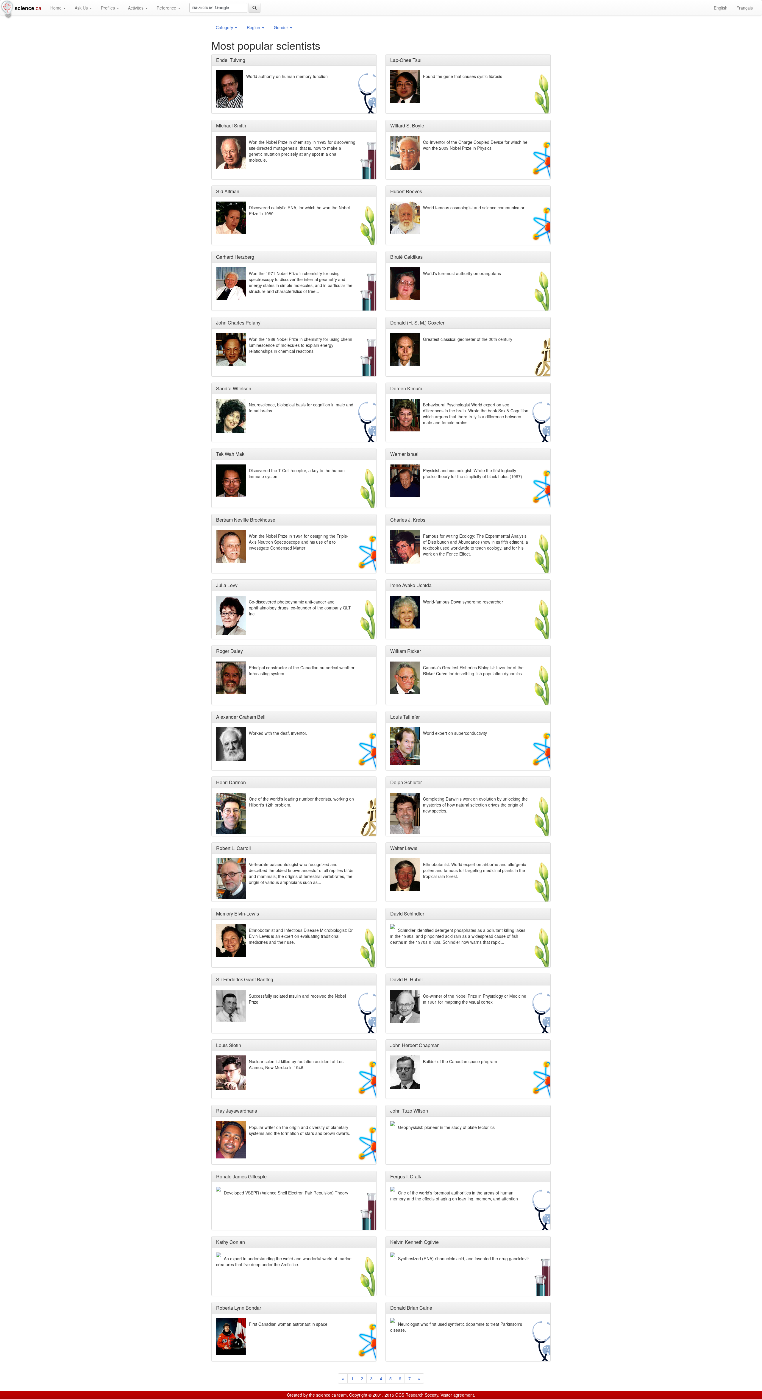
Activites (136, 8)
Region (254, 27)
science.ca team (331, 1395)
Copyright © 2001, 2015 (371, 1395)
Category (225, 27)
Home (56, 8)
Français (744, 8)
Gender (281, 27)
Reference (167, 8)
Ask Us (82, 8)
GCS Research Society (416, 1395)
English (720, 8)
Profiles (108, 8)
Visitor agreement (457, 1395)
